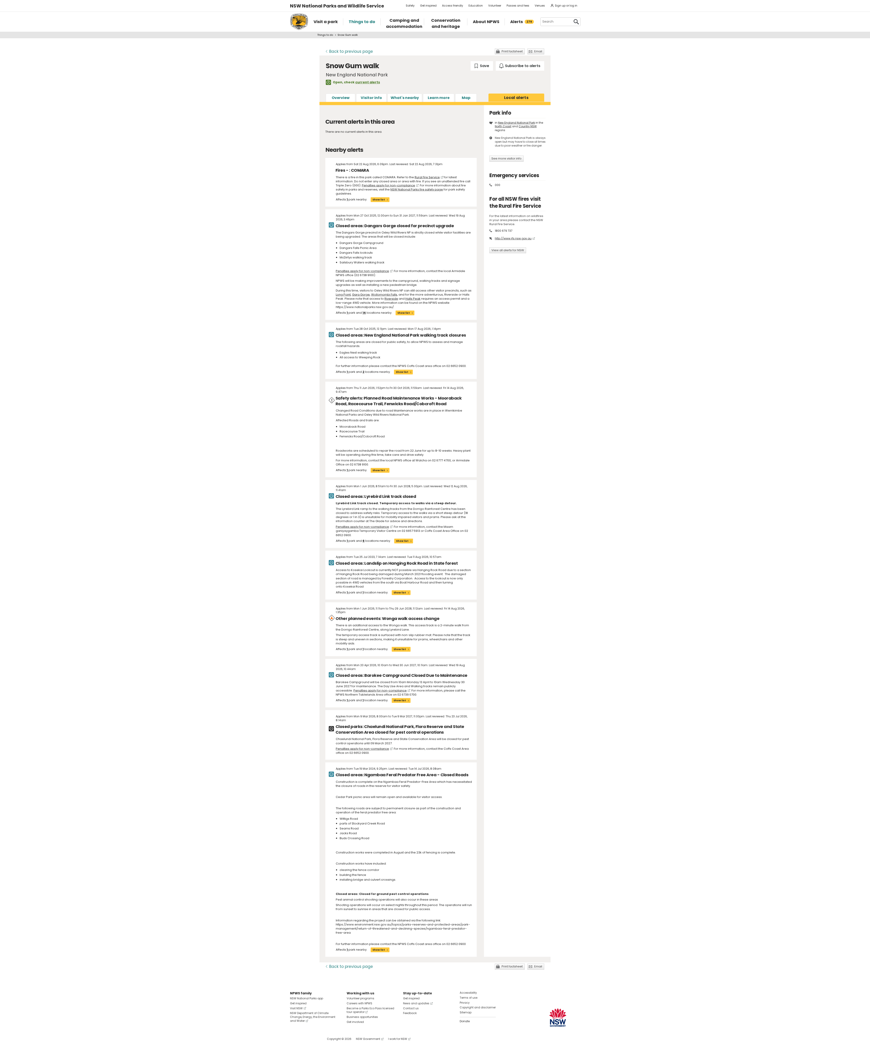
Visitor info (371, 97)
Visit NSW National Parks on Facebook (294, 1039)
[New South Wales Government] (557, 1017)
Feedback (410, 1013)
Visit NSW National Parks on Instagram (304, 1039)
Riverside (391, 298)
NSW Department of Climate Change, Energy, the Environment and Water (312, 1017)
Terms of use (468, 998)
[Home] (299, 22)
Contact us (411, 1008)
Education (476, 5)
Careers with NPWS (359, 1003)
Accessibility (468, 993)
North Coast (503, 126)
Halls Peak (412, 298)
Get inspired (428, 5)
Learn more (439, 97)
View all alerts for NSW (507, 250)
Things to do (325, 35)
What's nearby (405, 97)
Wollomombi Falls (384, 294)
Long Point (343, 294)
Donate (465, 1021)
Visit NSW (296, 1008)
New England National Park (516, 123)
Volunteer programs (360, 998)
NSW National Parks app (306, 998)
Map (466, 97)
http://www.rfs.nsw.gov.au (513, 238)
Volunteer (494, 5)
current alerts (367, 82)
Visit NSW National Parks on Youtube (313, 1039)
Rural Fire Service (427, 177)
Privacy (465, 1003)
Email (538, 51)
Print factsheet (512, 51)
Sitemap (465, 1012)
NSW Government (368, 1039)
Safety (410, 5)
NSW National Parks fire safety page (416, 189)
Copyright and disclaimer (478, 1007)
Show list (378, 199)
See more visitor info (506, 158)
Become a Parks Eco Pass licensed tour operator (370, 1010)
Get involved (355, 1022)
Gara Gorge (361, 294)
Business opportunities (362, 1017)
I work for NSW (397, 1039)
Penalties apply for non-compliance (388, 185)
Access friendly (452, 5)
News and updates (416, 1003)
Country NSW (528, 126)
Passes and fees (518, 5)
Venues (540, 5)
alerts (516, 97)
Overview (341, 97)
